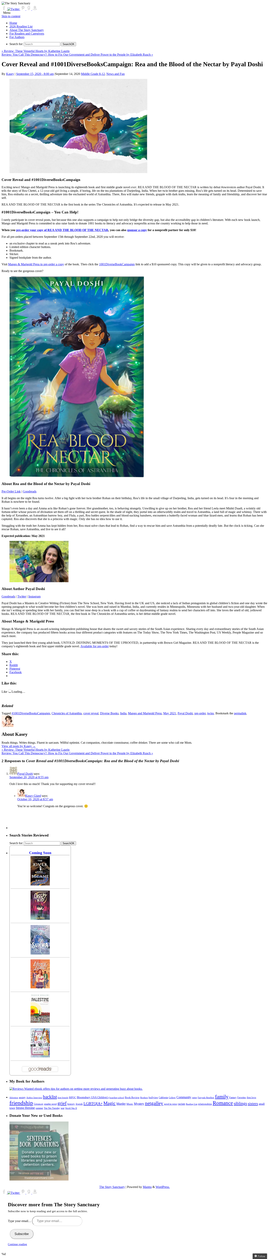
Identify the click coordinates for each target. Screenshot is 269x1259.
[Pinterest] (23, 9)
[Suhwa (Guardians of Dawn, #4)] (40, 953)
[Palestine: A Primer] (40, 1021)
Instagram (34, 596)
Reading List (191, 1104)
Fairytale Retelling (206, 1098)
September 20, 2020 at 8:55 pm (28, 777)
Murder (121, 1104)
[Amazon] (34, 9)
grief (62, 1103)
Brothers (144, 1098)
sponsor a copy (137, 230)
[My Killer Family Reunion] (40, 1056)
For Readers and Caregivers (26, 33)
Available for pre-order (94, 646)
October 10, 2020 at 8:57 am (35, 799)
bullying (153, 1097)
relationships (205, 1103)
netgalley (154, 1103)
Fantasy (233, 1097)
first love (251, 1097)
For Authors (16, 37)
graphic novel (50, 1104)
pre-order (200, 713)
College (172, 1097)
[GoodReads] (29, 9)
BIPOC (72, 1097)
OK (68, 44)
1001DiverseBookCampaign (117, 264)
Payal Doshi (185, 713)
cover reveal (90, 713)
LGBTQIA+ (93, 1103)
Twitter (21, 596)
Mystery (139, 1103)
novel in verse (170, 1104)
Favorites (241, 1097)
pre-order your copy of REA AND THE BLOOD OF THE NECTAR (62, 230)
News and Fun (115, 74)
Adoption (13, 1097)
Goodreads (29, 491)
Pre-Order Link (11, 491)
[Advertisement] (81, 820)
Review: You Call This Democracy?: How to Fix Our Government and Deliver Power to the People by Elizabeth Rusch (77, 54)
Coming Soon (40, 853)
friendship (21, 1103)
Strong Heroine (25, 1108)
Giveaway (38, 1104)
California (163, 1097)
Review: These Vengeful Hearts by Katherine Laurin (36, 51)
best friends (63, 1097)
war (62, 1108)
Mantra (147, 1187)
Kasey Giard (33, 795)
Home (13, 23)
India (123, 713)
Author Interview (34, 1098)
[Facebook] (4, 9)
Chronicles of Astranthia (67, 713)
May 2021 (169, 713)
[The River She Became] (40, 884)
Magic (109, 1103)
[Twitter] (13, 9)
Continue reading (17, 1244)
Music (129, 1104)
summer (39, 1108)
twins (210, 713)
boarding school (116, 1097)
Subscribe (22, 1234)
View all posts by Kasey (19, 746)
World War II (71, 1108)
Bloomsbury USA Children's (93, 1097)
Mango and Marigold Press (145, 713)
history (71, 1104)
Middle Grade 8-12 (93, 74)
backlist (50, 1096)
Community (183, 1097)
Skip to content (11, 16)
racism (181, 1103)
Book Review (132, 1097)
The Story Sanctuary (112, 1187)
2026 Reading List (20, 26)
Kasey (10, 74)
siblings (240, 1103)
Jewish (79, 1103)
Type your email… (20, 1221)
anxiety (22, 1097)
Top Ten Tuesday (52, 1108)
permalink (240, 713)
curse (194, 1097)
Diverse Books (109, 713)
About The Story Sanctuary (26, 30)
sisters (253, 1103)
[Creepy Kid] (40, 918)
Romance (223, 1103)
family (221, 1096)
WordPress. (163, 1187)
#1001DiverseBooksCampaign (31, 713)
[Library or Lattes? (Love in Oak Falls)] (40, 987)
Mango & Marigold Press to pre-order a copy (36, 264)
